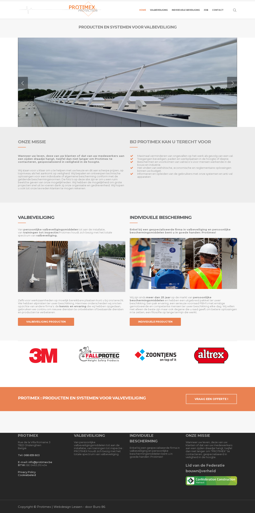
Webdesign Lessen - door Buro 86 (79, 507)
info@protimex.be (40, 462)
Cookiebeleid (27, 475)
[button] (46, 322)
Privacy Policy (27, 472)
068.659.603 (32, 455)
